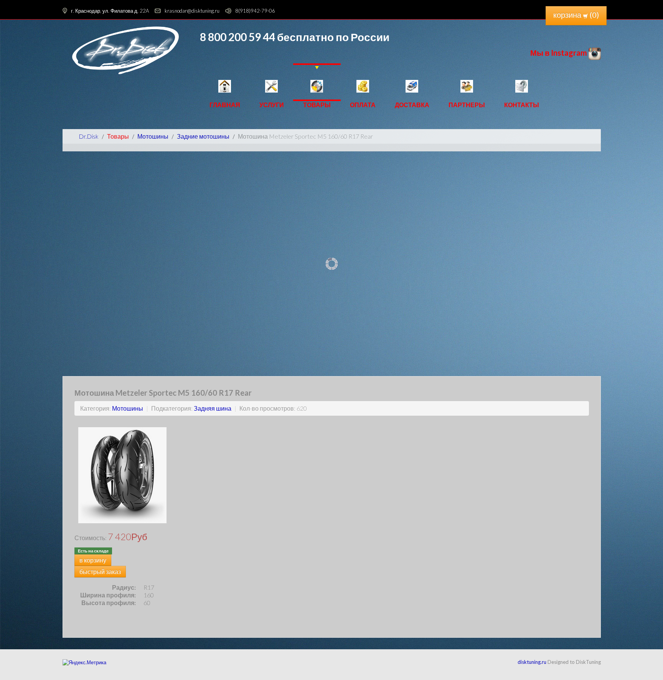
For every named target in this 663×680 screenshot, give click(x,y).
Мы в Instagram (559, 52)
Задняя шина (212, 408)
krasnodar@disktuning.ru (192, 11)
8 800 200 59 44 (237, 36)
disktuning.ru (532, 662)
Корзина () (576, 14)
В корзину (92, 560)
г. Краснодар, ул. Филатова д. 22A (110, 11)
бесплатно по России (332, 36)
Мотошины (127, 408)
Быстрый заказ (100, 571)
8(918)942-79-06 (255, 11)
